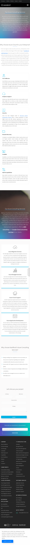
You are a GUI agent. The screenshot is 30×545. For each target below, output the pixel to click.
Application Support (20, 491)
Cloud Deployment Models (6, 495)
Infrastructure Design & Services (22, 455)
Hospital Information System (6, 512)
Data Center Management (21, 448)
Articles (8, 1)
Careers (16, 1)
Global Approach (4, 452)
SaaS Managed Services (5, 485)
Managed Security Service (21, 506)
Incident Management (20, 504)
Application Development (21, 461)
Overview (18, 444)
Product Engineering (20, 485)
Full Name (7, 394)
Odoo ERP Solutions (5, 510)
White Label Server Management (22, 452)
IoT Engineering (19, 459)
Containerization (19, 474)
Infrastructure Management (21, 457)
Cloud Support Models (5, 483)
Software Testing (19, 487)
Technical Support (19, 450)
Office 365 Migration (20, 465)
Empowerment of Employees (6, 474)
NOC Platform (19, 500)
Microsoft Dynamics (5, 506)
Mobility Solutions (19, 489)
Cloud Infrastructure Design (6, 487)
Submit (14, 417)
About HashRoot (4, 444)
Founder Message (4, 446)
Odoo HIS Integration (5, 514)
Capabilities (3, 455)
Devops (17, 467)
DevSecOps (18, 472)
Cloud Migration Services (6, 493)
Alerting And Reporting (20, 502)
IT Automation (19, 469)
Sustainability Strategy (5, 469)
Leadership (3, 450)
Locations (3, 463)
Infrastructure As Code (20, 476)
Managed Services (19, 446)
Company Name (14, 400)
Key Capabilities (4, 504)
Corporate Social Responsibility (7, 472)
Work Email (21, 394)
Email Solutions (19, 463)
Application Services (20, 483)
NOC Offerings (19, 497)
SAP (2, 508)
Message (14, 406)
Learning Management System (7, 516)
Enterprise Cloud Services (6, 491)
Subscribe (15, 433)
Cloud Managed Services (6, 489)
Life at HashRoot (4, 457)
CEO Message (3, 448)
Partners (12, 1)
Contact (20, 1)
